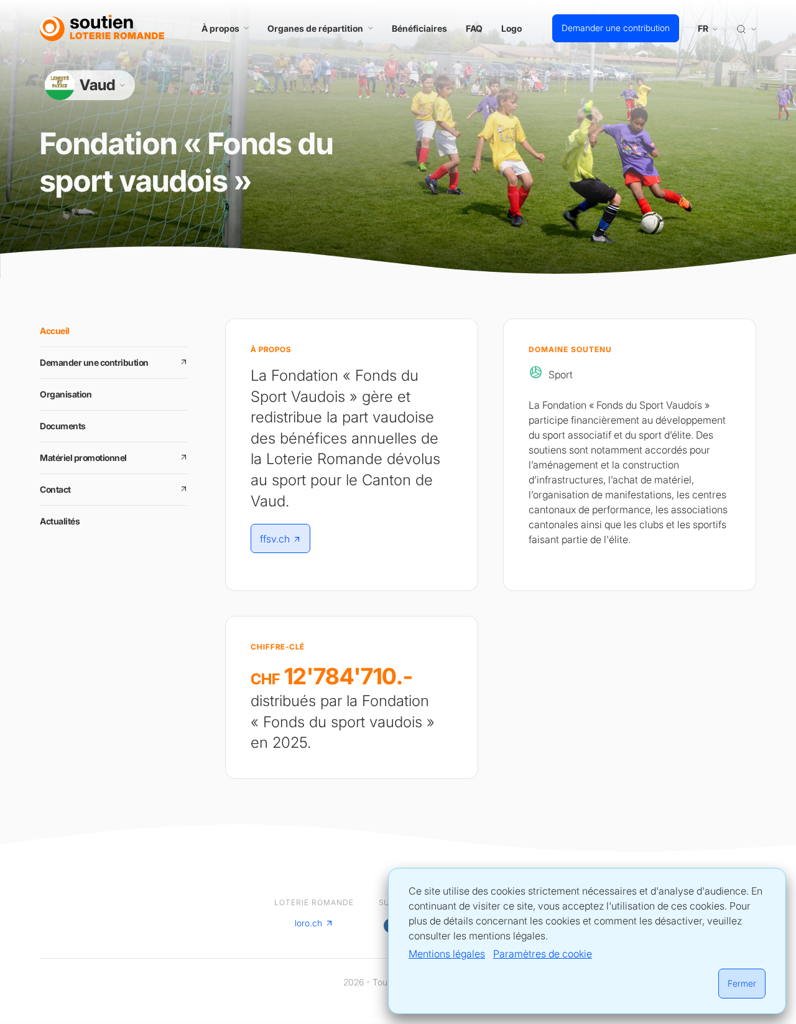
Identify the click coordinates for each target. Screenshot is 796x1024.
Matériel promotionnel (83, 457)
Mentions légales (447, 953)
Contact (55, 489)
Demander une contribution (616, 27)
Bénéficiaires (419, 28)
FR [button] (704, 28)
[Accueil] (102, 28)
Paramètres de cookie (542, 953)
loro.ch (308, 923)
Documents (63, 426)
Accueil (55, 330)
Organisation (65, 394)
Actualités (60, 521)
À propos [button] (220, 28)
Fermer (742, 983)
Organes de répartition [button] (315, 28)
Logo (511, 28)
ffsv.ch (275, 539)
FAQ (474, 28)
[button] (746, 28)
